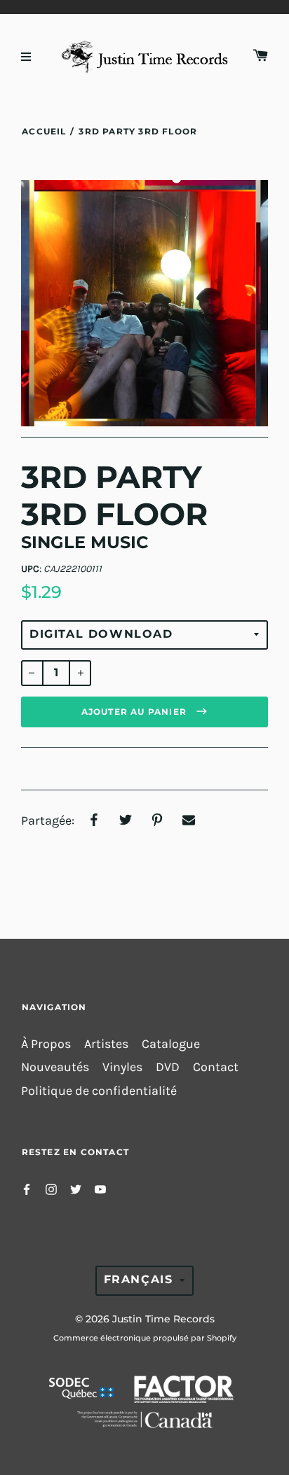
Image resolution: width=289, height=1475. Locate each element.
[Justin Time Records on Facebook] (26, 1188)
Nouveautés (55, 1067)
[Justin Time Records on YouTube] (100, 1188)
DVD (168, 1067)
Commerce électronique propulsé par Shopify (144, 1338)
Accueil (44, 131)
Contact (215, 1067)
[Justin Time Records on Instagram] (51, 1188)
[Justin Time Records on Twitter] (75, 1188)
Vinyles (122, 1067)
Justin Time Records (163, 1319)
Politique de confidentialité (99, 1091)
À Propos (46, 1044)
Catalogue (171, 1044)
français (138, 1279)
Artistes (106, 1044)
